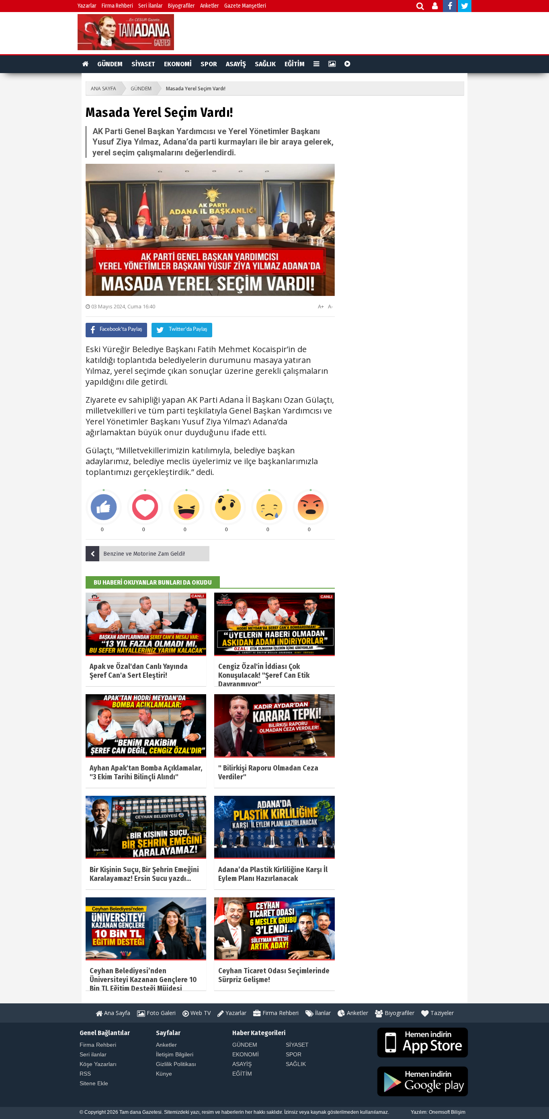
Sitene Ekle (94, 1083)
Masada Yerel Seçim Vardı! (195, 88)
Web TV (200, 1013)
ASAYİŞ (236, 64)
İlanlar (322, 1013)
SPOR (209, 64)
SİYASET (143, 64)
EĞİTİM (295, 64)
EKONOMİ (178, 64)
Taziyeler (441, 1013)
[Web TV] (347, 64)
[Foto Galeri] (332, 64)
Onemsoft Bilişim (447, 1112)
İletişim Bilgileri (174, 1054)
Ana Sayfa (116, 1013)
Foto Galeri (160, 1013)
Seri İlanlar (150, 5)
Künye (164, 1073)
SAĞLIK (265, 64)
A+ (321, 306)
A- (330, 306)
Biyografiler (181, 5)
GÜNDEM (110, 64)
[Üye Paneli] (435, 7)
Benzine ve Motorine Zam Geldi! (144, 553)
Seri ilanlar (93, 1054)
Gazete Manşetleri (245, 5)
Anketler (209, 5)
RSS (85, 1073)
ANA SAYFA (103, 88)
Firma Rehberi (117, 5)
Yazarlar (87, 5)
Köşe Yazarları (98, 1064)
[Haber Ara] (420, 7)
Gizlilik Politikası (176, 1064)
